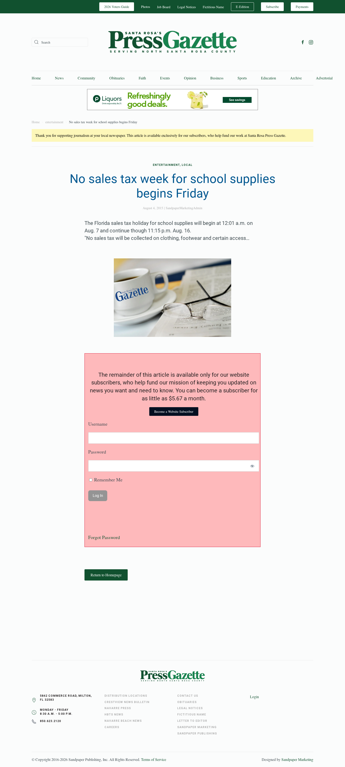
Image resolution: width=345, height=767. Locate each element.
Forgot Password (104, 537)
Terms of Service (153, 759)
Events (165, 77)
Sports (242, 77)
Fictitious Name (213, 7)
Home (36, 77)
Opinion (190, 77)
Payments (302, 6)
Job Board (163, 7)
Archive (296, 77)
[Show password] (252, 466)
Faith (142, 77)
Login (254, 696)
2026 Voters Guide (116, 6)
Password (97, 452)
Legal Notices (186, 7)
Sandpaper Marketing (297, 759)
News (59, 77)
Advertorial (324, 77)
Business (216, 77)
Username (97, 424)
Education (268, 77)
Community (86, 77)
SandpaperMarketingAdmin (184, 208)
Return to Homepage (106, 574)
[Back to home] (172, 42)
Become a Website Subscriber (173, 411)
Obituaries (117, 77)
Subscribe (272, 6)
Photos (145, 6)
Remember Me (108, 480)
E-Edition (242, 6)
